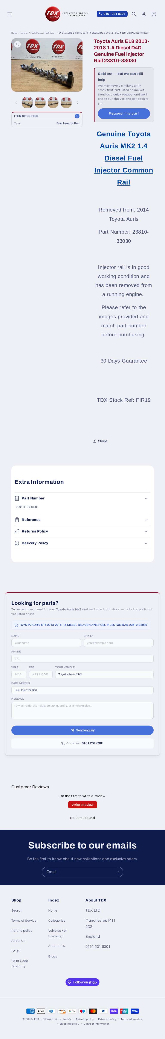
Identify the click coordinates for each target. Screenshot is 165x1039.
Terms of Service (24, 920)
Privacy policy (107, 1019)
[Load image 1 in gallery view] (27, 102)
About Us (18, 940)
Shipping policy (69, 1024)
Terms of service (131, 1019)
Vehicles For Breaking (57, 933)
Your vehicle (65, 667)
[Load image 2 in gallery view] (40, 102)
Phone (16, 651)
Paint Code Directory (19, 963)
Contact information (97, 1024)
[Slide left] (16, 102)
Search (16, 910)
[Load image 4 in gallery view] (66, 102)
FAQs (15, 951)
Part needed (20, 683)
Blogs (52, 956)
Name (15, 636)
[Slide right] (77, 102)
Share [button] (102, 441)
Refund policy (21, 930)
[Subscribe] (118, 872)
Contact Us (57, 946)
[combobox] (104, 674)
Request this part (124, 113)
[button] (9, 14)
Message (17, 698)
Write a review (82, 804)
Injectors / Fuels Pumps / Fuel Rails (37, 33)
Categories (56, 920)
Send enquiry (85, 730)
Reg (32, 667)
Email (88, 636)
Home (14, 33)
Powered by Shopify (58, 1019)
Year (14, 667)
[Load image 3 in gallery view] (53, 102)
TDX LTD (39, 1019)
